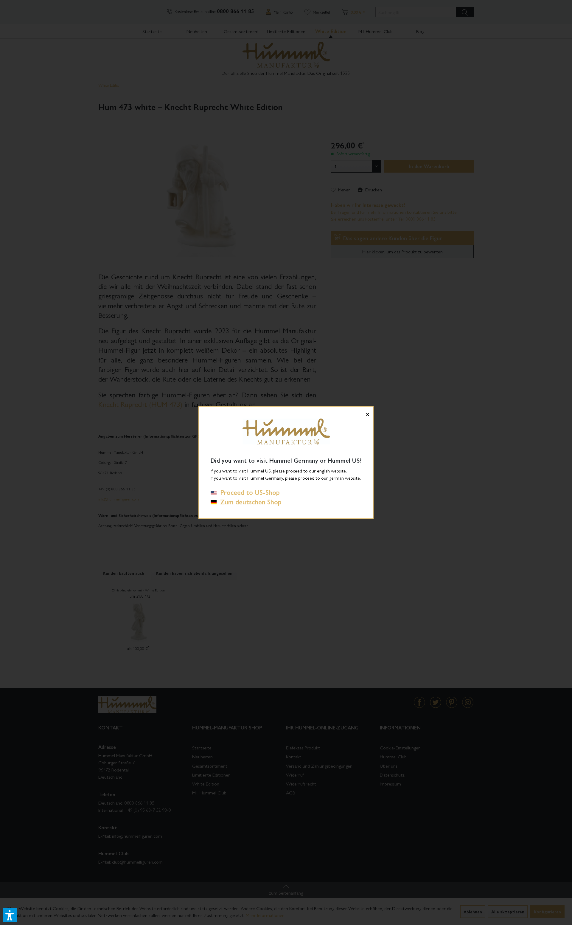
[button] (10, 915)
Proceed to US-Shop (248, 492)
